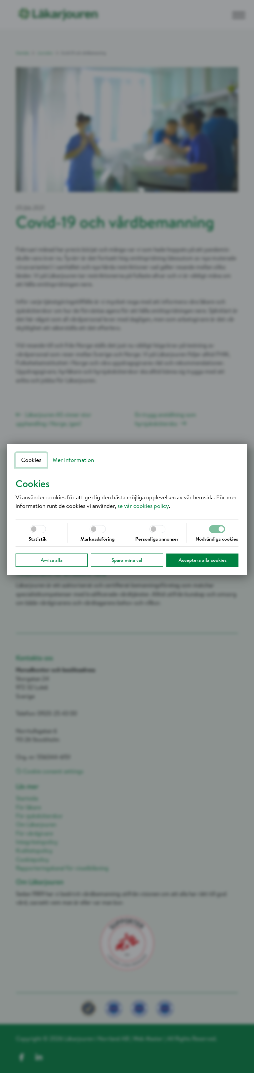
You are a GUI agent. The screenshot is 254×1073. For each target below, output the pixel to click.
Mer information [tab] (73, 460)
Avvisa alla (52, 559)
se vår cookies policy (143, 506)
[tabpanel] (127, 494)
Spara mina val (126, 559)
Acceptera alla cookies (203, 559)
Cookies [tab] (31, 460)
